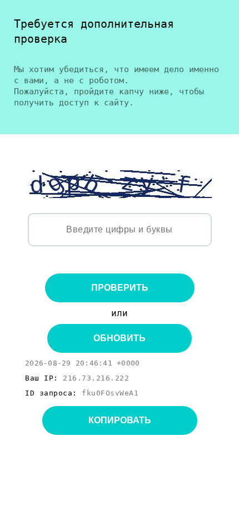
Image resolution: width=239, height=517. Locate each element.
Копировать (119, 420)
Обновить (119, 338)
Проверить (119, 287)
